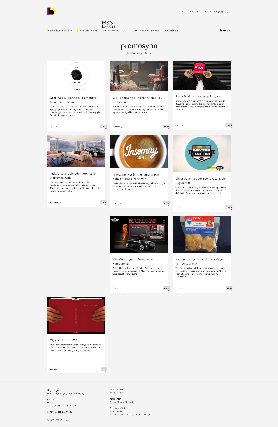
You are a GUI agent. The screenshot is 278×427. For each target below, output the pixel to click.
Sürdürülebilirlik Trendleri (60, 30)
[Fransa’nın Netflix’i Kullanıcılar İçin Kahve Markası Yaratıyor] (139, 151)
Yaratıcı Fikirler (116, 392)
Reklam (113, 402)
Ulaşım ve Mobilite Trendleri (145, 30)
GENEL (229, 288)
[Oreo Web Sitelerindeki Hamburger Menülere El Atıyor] (76, 76)
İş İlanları (225, 30)
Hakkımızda (52, 399)
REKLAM (103, 126)
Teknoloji (129, 402)
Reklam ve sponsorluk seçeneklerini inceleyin (130, 414)
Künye (50, 402)
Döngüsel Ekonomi (87, 30)
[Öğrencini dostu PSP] (76, 315)
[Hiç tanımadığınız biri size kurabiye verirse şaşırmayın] (202, 234)
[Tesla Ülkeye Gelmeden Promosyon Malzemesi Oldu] (76, 151)
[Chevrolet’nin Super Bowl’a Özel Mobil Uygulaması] (202, 153)
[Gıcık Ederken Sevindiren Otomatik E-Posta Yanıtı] (139, 76)
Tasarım (121, 402)
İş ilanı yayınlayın (117, 411)
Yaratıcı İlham (171, 30)
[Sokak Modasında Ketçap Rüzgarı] (202, 75)
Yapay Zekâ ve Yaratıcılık (114, 30)
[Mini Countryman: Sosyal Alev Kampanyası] (139, 234)
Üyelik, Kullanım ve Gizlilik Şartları (61, 405)
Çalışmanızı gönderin (119, 408)
